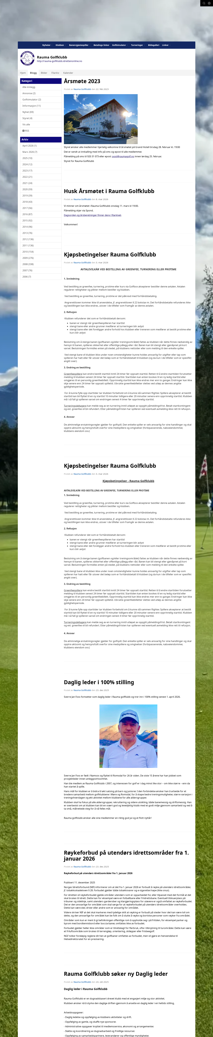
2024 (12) (27, 164)
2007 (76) (27, 270)
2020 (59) (27, 189)
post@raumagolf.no (123, 156)
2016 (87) (27, 214)
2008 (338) (28, 264)
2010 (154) (28, 251)
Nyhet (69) (28, 112)
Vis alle (26, 124)
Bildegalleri (153, 45)
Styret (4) (27, 118)
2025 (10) (27, 158)
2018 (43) (27, 201)
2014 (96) (27, 226)
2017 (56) (27, 208)
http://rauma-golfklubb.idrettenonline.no (59, 61)
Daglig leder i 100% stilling (99, 682)
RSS (26, 130)
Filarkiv (55, 72)
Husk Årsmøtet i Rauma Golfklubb (109, 191)
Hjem (23, 72)
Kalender (68, 72)
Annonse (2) (29, 93)
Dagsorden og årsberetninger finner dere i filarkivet (92, 215)
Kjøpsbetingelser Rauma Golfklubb (110, 254)
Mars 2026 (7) (29, 151)
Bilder (44, 72)
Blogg (33, 72)
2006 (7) (26, 276)
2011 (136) (28, 245)
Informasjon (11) (31, 105)
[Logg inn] (209, 3)
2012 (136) (28, 239)
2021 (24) (27, 183)
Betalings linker (101, 45)
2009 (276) (28, 258)
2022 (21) (27, 176)
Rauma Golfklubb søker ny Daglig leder (116, 973)
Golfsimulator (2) (31, 99)
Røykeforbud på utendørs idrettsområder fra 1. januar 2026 (126, 855)
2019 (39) (27, 195)
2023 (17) (27, 170)
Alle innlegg (28, 87)
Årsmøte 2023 (82, 81)
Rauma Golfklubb (82, 89)
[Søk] (204, 3)
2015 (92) (27, 220)
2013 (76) (27, 233)
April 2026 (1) (29, 145)
